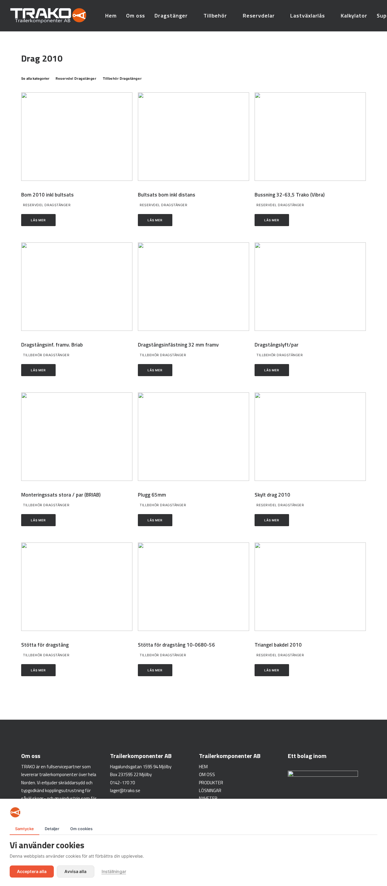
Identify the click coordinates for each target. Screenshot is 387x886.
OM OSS (207, 774)
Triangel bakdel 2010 (278, 645)
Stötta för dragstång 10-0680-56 (176, 645)
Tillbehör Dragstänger (46, 355)
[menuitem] (111, 15)
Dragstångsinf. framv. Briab (52, 345)
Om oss (135, 15)
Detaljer (52, 828)
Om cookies (81, 828)
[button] (76, 136)
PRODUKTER (211, 782)
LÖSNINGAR (210, 790)
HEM (203, 766)
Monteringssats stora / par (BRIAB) (61, 495)
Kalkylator (354, 15)
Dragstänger (171, 15)
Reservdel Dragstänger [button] (76, 78)
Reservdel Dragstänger (47, 205)
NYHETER (208, 798)
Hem (111, 15)
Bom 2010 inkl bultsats (47, 195)
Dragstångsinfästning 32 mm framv (178, 345)
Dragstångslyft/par (276, 345)
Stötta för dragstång (45, 645)
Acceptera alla (32, 871)
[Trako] (48, 15)
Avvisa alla (75, 871)
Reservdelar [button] (259, 15)
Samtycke (24, 828)
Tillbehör (215, 15)
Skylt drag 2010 (272, 495)
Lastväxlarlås (307, 15)
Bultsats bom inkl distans (166, 195)
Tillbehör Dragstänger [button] (122, 78)
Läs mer (38, 220)
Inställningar (114, 871)
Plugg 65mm (152, 495)
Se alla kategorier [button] (35, 78)
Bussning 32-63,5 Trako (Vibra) (290, 195)
